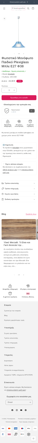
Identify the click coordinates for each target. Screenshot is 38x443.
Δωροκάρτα (8, 360)
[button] (4, 8)
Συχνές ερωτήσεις (10, 333)
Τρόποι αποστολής (11, 338)
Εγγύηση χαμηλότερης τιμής (14, 320)
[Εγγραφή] (30, 402)
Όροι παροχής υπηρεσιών (26, 421)
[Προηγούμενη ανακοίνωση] (4, 2)
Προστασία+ (15, 110)
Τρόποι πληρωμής (11, 343)
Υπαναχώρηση (9, 347)
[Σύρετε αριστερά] (14, 53)
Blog (5, 315)
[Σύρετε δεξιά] (23, 53)
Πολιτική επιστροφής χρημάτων (27, 418)
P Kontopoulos (11, 418)
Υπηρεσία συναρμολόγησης (14, 370)
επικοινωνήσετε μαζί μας (16, 390)
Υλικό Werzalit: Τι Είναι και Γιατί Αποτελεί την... (17, 243)
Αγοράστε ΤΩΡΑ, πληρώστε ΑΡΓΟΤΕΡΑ (18, 375)
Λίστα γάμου (8, 365)
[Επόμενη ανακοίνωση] (34, 2)
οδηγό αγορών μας (10, 170)
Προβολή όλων (31, 214)
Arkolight (11, 74)
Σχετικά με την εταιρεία (12, 310)
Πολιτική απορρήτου (11, 421)
